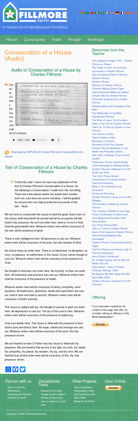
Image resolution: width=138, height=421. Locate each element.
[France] (122, 12)
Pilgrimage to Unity (84, 390)
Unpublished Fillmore (103, 116)
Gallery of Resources (52, 397)
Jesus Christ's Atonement (105, 256)
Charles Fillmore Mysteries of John (110, 148)
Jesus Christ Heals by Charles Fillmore (112, 232)
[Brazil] (102, 12)
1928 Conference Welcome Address (110, 92)
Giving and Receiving (103, 193)
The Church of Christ (103, 134)
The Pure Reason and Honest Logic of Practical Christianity (112, 251)
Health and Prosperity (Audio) (107, 151)
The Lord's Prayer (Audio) (105, 176)
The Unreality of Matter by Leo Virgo (111, 211)
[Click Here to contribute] (100, 323)
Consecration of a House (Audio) (109, 179)
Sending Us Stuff (16, 397)
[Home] (35, 15)
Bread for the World (84, 401)
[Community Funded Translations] (133, 12)
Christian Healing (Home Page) (108, 88)
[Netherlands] (112, 12)
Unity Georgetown (83, 387)
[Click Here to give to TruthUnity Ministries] (113, 387)
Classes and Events (51, 390)
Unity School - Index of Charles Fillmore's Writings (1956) (108, 268)
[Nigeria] (97, 12)
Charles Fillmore (100, 81)
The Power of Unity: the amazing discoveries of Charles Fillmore (109, 69)
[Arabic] (87, 12)
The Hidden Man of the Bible (107, 113)
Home (11, 39)
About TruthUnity (16, 387)
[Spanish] (127, 12)
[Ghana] (82, 12)
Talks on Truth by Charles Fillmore (110, 228)
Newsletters (14, 390)
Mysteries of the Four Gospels (108, 144)
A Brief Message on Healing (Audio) (110, 165)
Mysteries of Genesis (103, 141)
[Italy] (107, 12)
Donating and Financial (19, 394)
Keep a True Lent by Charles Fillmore (111, 123)
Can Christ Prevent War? (105, 225)
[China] (92, 12)
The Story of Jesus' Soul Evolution (110, 120)
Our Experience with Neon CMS (84, 395)
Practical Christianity (103, 183)
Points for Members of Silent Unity (110, 214)
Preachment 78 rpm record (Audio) (110, 162)
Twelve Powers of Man (104, 137)
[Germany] (117, 12)
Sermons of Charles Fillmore (107, 85)
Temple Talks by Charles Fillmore (109, 95)
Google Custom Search (53, 394)
